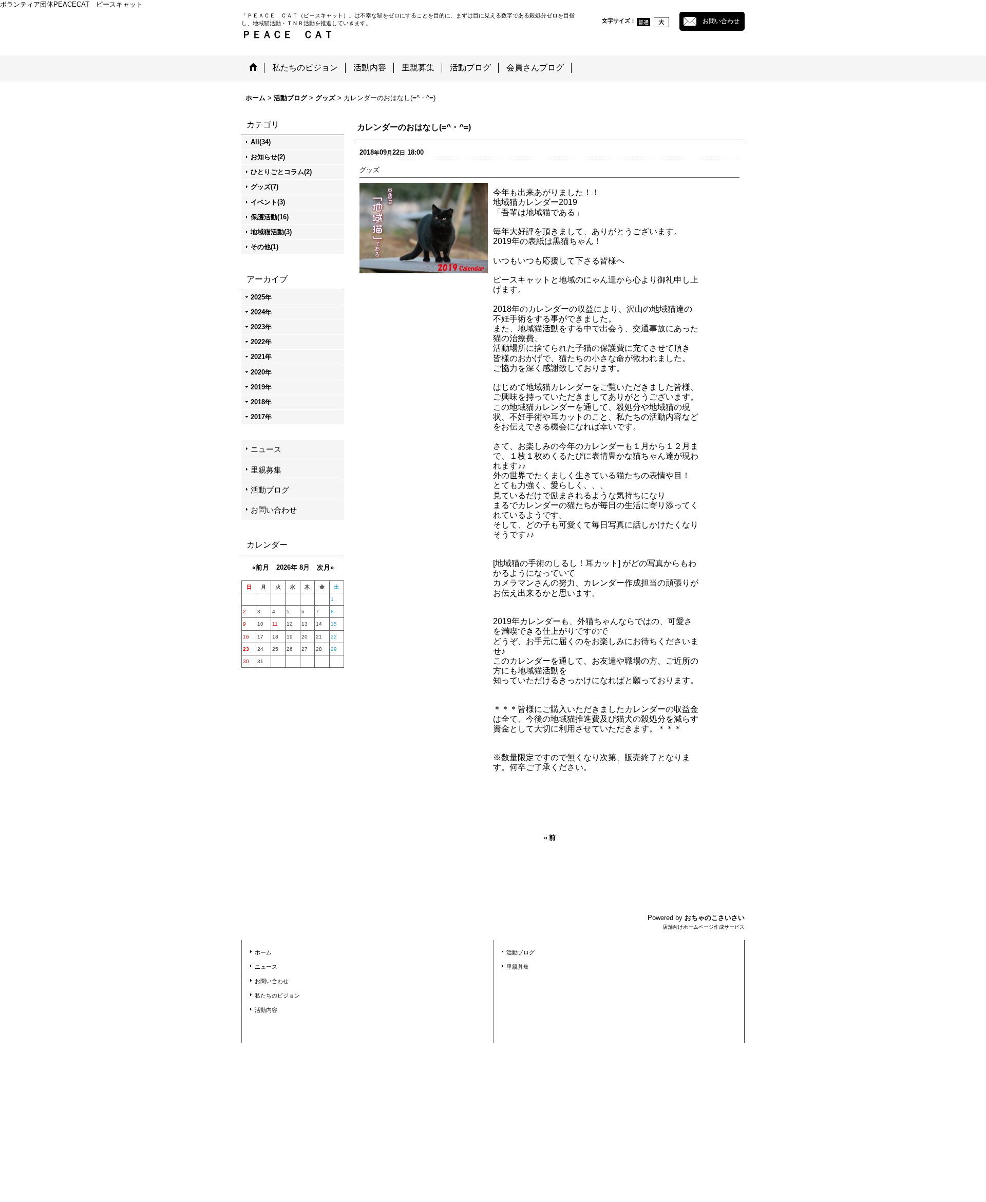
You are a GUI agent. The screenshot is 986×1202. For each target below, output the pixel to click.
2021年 (261, 357)
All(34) (261, 142)
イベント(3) (268, 202)
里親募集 (266, 469)
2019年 (261, 387)
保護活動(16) (270, 217)
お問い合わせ (721, 21)
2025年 (261, 297)
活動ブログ (270, 489)
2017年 (261, 417)
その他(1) (264, 247)
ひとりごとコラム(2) (281, 172)
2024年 (261, 312)
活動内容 (266, 1010)
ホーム (263, 952)
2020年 (261, 372)
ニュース (266, 449)
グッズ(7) (264, 187)
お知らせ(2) (268, 157)
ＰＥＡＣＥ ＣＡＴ (287, 34)
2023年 (261, 327)
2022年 (261, 342)
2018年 (261, 402)
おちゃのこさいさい (715, 918)
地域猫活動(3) (271, 232)
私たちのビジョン (277, 995)
